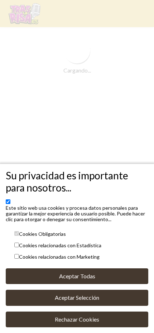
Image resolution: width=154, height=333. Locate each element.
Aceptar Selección (77, 297)
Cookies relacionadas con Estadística (60, 245)
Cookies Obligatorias (42, 234)
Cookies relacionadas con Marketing (59, 257)
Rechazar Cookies (77, 319)
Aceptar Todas (77, 276)
